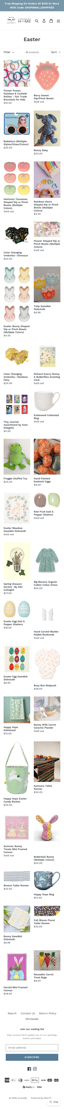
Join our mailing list (32, 1029)
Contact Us (28, 1013)
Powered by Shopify (41, 1098)
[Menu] (58, 21)
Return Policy (47, 1013)
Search (12, 1013)
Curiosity (22, 1098)
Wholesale (32, 1019)
